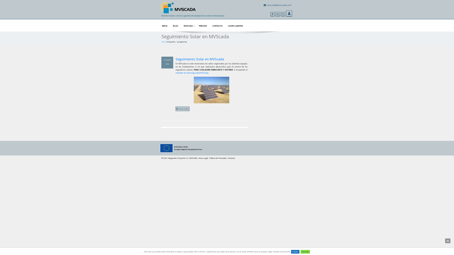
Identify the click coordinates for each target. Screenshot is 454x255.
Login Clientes (235, 26)
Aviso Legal (203, 158)
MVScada (188, 26)
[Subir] (447, 240)
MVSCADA (193, 158)
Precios (203, 26)
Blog (175, 26)
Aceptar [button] (295, 252)
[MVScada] (178, 7)
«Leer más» (184, 109)
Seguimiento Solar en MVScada (200, 59)
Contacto (217, 26)
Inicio (164, 26)
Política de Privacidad (217, 158)
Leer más (305, 252)
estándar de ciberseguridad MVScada (192, 73)
